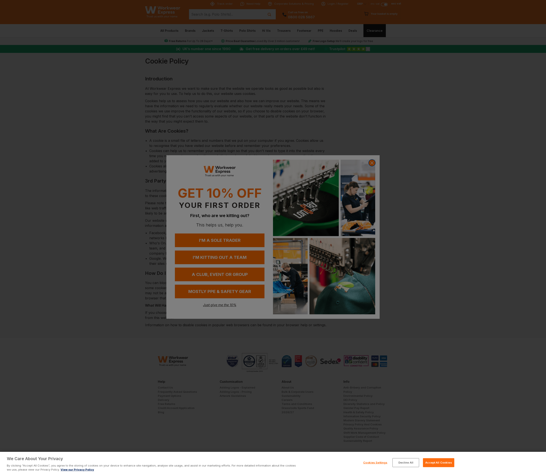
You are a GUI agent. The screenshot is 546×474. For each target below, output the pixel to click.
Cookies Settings (375, 462)
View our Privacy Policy (77, 469)
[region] (273, 463)
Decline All (405, 462)
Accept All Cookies (438, 462)
